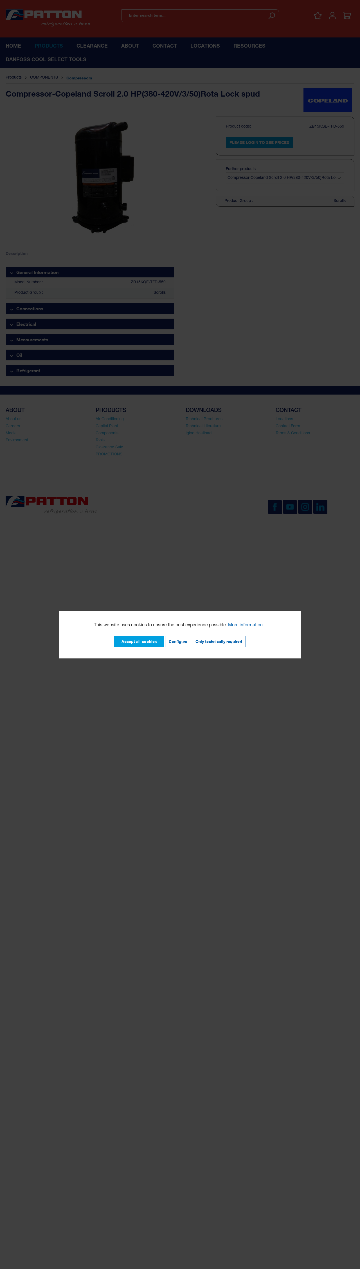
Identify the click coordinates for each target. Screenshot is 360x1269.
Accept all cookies (139, 641)
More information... (247, 625)
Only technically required (218, 641)
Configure (178, 641)
